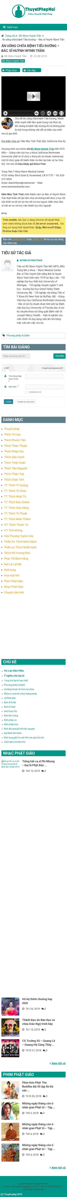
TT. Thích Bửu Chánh (17, 502)
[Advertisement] (33, 623)
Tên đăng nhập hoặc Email (15, 377)
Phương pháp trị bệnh (18, 335)
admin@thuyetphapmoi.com (24, 1186)
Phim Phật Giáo (13, 581)
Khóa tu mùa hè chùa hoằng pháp (20, 693)
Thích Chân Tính (14, 479)
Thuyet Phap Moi (25, 1184)
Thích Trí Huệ (12, 434)
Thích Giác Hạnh (14, 457)
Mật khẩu (13, 387)
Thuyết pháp (11, 428)
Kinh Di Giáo (9, 707)
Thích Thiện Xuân (15, 462)
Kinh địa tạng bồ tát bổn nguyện (19, 729)
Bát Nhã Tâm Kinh (13, 733)
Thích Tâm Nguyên (15, 468)
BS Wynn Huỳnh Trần (30, 35)
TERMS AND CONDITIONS (33, 1189)
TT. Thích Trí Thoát (15, 513)
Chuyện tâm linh (14, 592)
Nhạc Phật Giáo (13, 586)
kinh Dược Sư (10, 711)
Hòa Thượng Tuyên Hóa (18, 536)
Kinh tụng (10, 569)
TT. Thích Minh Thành (17, 519)
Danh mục (12, 27)
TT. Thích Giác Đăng (16, 507)
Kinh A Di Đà (10, 702)
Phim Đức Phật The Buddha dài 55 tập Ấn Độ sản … (37, 1086)
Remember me (35, 392)
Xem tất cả (58, 1063)
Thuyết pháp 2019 (13, 1194)
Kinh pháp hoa (11, 724)
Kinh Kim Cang (11, 715)
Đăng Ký (38, 239)
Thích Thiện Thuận (15, 445)
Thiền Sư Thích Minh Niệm (20, 541)
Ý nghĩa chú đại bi (14, 675)
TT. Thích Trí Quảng (16, 485)
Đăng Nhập (19, 239)
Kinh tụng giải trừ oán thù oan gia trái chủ (24, 737)
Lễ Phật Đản (10, 698)
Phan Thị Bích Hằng (16, 558)
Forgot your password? (52, 368)
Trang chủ (10, 35)
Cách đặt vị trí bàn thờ (14, 742)
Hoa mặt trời (11, 575)
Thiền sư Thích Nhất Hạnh (20, 547)
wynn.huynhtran (31, 260)
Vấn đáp (31, 70)
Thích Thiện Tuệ (14, 474)
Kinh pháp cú (10, 720)
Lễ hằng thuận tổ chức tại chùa (19, 689)
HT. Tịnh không (13, 530)
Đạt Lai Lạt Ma (12, 564)
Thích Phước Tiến (15, 440)
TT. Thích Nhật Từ (15, 496)
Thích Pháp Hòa (14, 451)
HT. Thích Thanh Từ (16, 524)
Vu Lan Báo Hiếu (14, 670)
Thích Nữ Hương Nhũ (17, 553)
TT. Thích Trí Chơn (15, 491)
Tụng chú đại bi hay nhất (16, 680)
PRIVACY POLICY (55, 1186)
